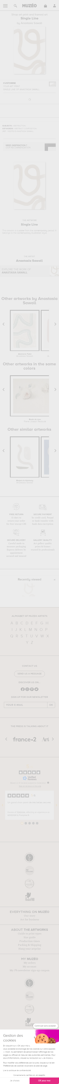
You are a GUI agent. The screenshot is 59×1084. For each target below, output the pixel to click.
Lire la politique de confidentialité (17, 1071)
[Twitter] (36, 691)
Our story (29, 916)
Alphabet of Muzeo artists (29, 616)
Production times (29, 941)
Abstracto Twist (24, 355)
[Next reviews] (56, 805)
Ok (51, 705)
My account (29, 967)
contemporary (40, 230)
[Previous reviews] (2, 805)
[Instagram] (27, 691)
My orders (30, 963)
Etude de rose (35, 421)
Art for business (29, 920)
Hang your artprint (29, 949)
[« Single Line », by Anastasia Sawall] (28, 589)
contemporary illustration (29, 233)
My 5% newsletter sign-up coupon (29, 970)
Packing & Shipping (29, 945)
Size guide (30, 937)
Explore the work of (16, 271)
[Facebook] (22, 691)
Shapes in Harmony (24, 482)
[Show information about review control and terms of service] (48, 782)
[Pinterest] (32, 691)
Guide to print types (29, 934)
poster (22, 230)
